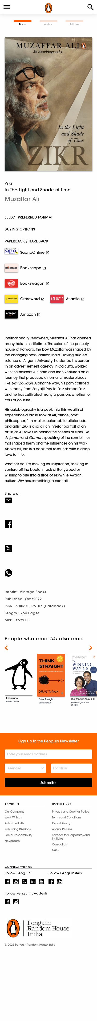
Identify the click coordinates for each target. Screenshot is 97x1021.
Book (22, 24)
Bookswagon (32, 283)
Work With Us (13, 817)
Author (48, 24)
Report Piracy (61, 823)
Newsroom (12, 841)
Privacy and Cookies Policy (70, 811)
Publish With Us (14, 823)
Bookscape (30, 267)
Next (91, 647)
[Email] (48, 497)
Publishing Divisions (18, 829)
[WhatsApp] (48, 570)
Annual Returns (62, 829)
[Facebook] (48, 521)
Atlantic (73, 298)
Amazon (28, 314)
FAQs (55, 850)
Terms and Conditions (66, 817)
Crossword (30, 298)
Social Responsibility (18, 835)
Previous (6, 647)
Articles (74, 24)
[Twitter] (48, 545)
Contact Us (59, 844)
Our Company (14, 811)
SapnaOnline (32, 252)
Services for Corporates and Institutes (71, 836)
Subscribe (48, 783)
